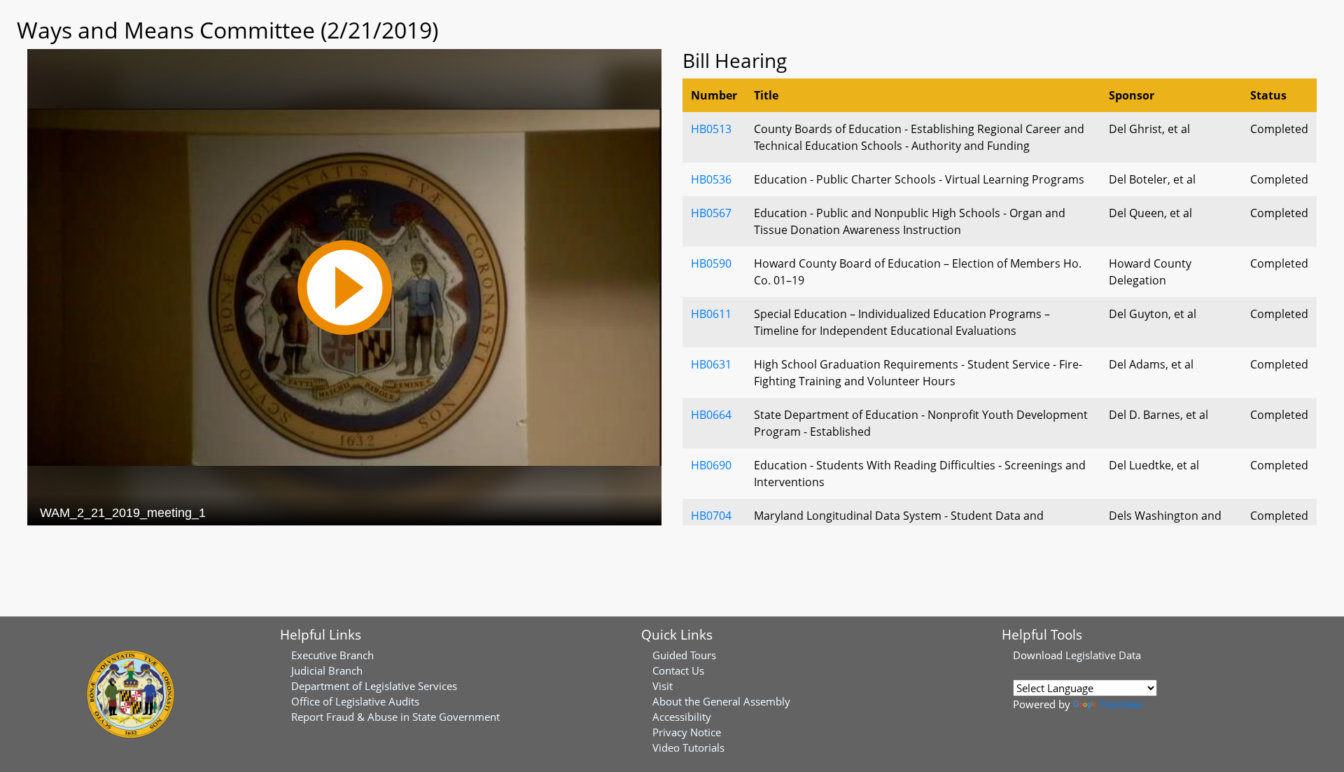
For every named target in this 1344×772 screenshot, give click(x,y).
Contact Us (678, 670)
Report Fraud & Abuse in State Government (395, 717)
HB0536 (711, 179)
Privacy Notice (686, 732)
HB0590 (711, 263)
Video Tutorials (688, 747)
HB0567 (711, 213)
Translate (1120, 704)
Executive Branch (332, 655)
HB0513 (711, 129)
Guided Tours (684, 655)
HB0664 (711, 414)
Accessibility (681, 717)
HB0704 (711, 515)
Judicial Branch (327, 670)
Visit (662, 686)
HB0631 (711, 364)
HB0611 (711, 314)
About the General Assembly (721, 701)
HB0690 (711, 465)
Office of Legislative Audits (355, 701)
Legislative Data (1103, 655)
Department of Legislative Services (374, 686)
